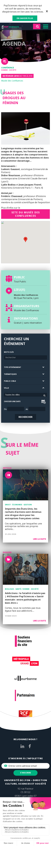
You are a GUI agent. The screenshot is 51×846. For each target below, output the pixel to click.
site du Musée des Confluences (25, 214)
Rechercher (25, 416)
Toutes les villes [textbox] (12, 394)
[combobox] (25, 395)
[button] (25, 239)
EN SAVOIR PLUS (25, 18)
